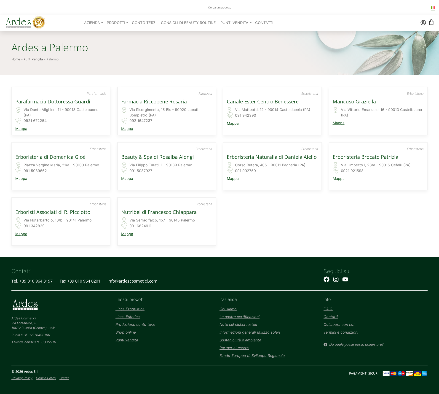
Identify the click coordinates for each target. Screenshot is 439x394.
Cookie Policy (46, 378)
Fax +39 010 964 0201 (80, 281)
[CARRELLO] (431, 22)
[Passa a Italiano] (433, 7)
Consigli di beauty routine (188, 22)
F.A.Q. (328, 309)
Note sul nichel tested (238, 324)
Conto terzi (144, 22)
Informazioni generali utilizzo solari (250, 332)
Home (15, 59)
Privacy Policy (21, 378)
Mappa (21, 128)
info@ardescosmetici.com (132, 281)
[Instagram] (336, 279)
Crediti (64, 378)
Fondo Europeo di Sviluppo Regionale (252, 355)
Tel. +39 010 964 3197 (32, 281)
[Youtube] (345, 279)
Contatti (264, 22)
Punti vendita (33, 59)
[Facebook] (326, 279)
